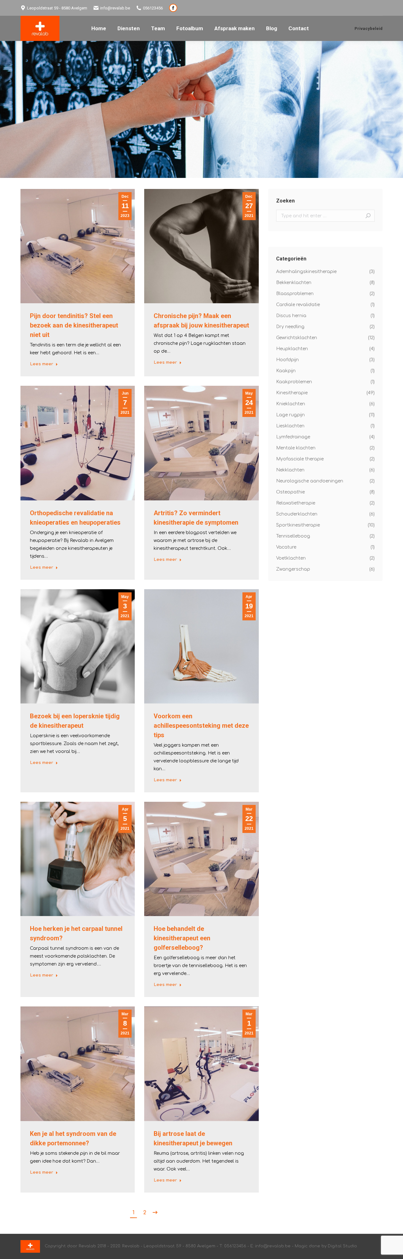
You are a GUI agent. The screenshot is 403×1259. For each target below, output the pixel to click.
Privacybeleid (369, 28)
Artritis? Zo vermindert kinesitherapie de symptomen (196, 517)
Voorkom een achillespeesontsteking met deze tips (201, 725)
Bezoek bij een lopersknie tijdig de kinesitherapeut (75, 720)
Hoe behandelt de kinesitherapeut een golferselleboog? (182, 938)
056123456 (153, 8)
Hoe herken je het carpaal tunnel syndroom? (76, 933)
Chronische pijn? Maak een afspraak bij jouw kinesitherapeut (201, 320)
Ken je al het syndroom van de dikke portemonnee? (73, 1138)
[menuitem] (98, 28)
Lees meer (41, 364)
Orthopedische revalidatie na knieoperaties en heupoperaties (75, 517)
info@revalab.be (115, 8)
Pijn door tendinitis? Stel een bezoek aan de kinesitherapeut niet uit (74, 325)
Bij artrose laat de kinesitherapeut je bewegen (193, 1138)
